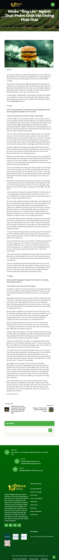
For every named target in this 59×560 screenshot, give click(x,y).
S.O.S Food (33, 495)
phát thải (15, 101)
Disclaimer (44, 559)
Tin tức (10, 69)
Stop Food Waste (35, 511)
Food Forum (34, 505)
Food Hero (33, 508)
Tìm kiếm (10, 423)
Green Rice (33, 502)
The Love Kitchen (35, 489)
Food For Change (35, 492)
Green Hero (34, 514)
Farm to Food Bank (36, 498)
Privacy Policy (33, 559)
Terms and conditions (20, 559)
